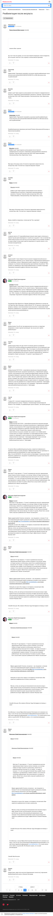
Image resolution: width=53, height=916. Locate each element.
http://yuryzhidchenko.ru (24, 521)
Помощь (5, 897)
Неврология (41, 9)
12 (32, 890)
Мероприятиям (33, 895)
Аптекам (18, 895)
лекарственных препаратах (28, 913)
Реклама (12, 895)
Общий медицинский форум (14, 9)
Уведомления (8, 18)
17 (42, 890)
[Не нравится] (13, 63)
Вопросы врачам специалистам (29, 9)
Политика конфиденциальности (9, 899)
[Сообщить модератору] (48, 63)
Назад (20, 887)
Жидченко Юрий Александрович (17, 279)
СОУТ (18, 899)
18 (46, 890)
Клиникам (25, 895)
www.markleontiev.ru (32, 715)
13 (35, 890)
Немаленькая (11, 24)
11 (28, 890)
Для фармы (42, 895)
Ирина (9, 110)
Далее (32, 887)
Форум (4, 9)
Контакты (5, 895)
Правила (11, 897)
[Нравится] (9, 63)
